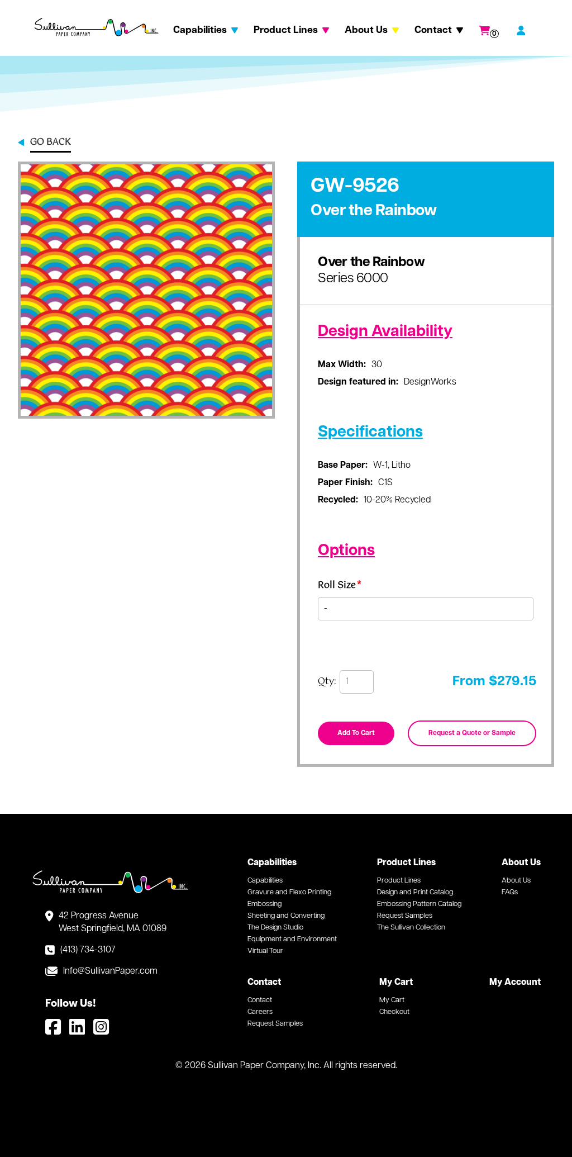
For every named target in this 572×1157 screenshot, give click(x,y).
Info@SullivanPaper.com (110, 971)
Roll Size (339, 587)
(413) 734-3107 (88, 950)
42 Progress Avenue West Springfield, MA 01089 (112, 922)
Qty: (327, 681)
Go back (50, 143)
